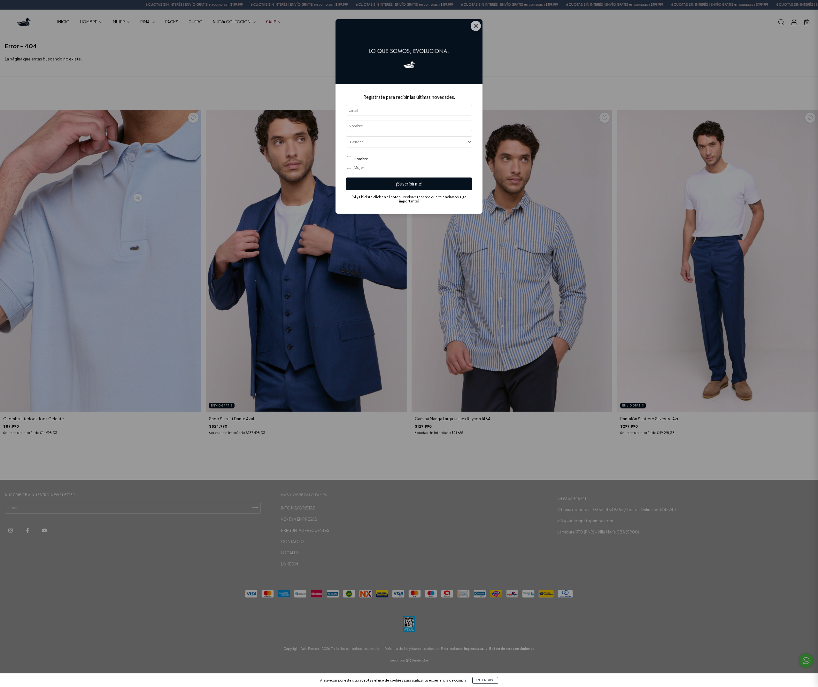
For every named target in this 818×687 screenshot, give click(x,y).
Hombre (361, 158)
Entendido (485, 680)
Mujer (359, 167)
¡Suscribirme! (409, 183)
